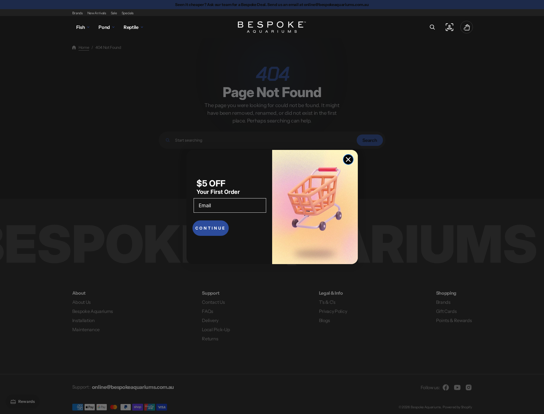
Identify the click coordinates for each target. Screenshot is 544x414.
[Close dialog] (348, 159)
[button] (432, 27)
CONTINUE (210, 228)
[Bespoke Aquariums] (272, 27)
